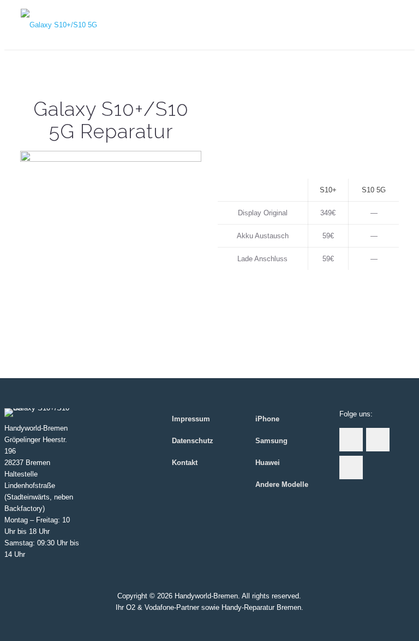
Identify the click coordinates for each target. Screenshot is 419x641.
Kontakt (184, 462)
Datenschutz (192, 441)
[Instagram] (209, 623)
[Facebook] (194, 623)
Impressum (191, 419)
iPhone (267, 419)
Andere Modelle (281, 484)
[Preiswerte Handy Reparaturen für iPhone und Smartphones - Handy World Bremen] (59, 25)
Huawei (267, 462)
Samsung (271, 441)
